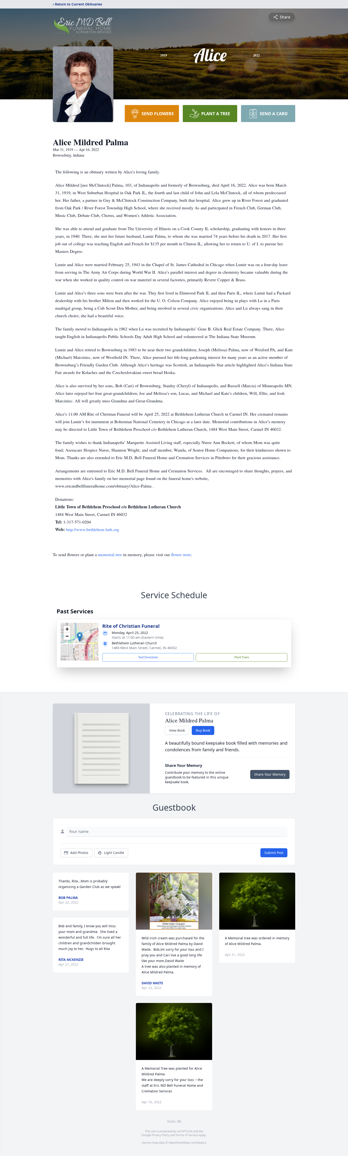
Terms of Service (187, 1135)
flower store (181, 554)
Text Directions (148, 657)
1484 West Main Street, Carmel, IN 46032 (144, 648)
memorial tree (110, 554)
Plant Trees (241, 657)
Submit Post (273, 852)
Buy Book (203, 730)
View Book (177, 730)
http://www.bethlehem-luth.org (92, 529)
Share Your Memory (270, 774)
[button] (80, 637)
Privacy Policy (161, 1135)
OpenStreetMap (179, 1143)
